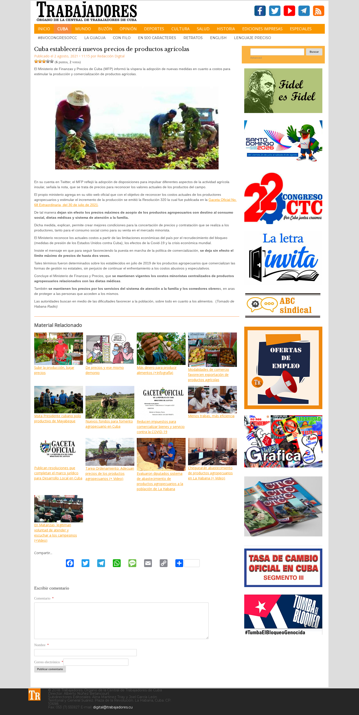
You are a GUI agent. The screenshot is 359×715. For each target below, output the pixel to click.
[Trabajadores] (34, 694)
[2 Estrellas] (40, 61)
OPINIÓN (128, 28)
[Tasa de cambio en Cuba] (283, 585)
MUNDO (83, 28)
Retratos (193, 38)
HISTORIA (226, 28)
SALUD (203, 28)
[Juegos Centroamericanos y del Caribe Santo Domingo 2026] (283, 163)
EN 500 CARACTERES (157, 38)
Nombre (41, 645)
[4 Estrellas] (48, 61)
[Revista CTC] (283, 536)
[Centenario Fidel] (283, 111)
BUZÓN (105, 28)
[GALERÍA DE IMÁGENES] (283, 465)
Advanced (256, 57)
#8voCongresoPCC (57, 38)
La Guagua (95, 38)
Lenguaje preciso (252, 38)
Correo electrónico (48, 662)
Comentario (44, 598)
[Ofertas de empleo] (283, 368)
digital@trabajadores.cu (113, 707)
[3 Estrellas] (44, 61)
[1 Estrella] (36, 61)
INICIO (44, 28)
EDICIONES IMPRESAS (262, 28)
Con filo (122, 38)
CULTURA (180, 28)
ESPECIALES (301, 28)
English (218, 38)
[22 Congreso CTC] (283, 222)
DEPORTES (154, 28)
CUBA (62, 28)
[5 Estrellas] (52, 61)
